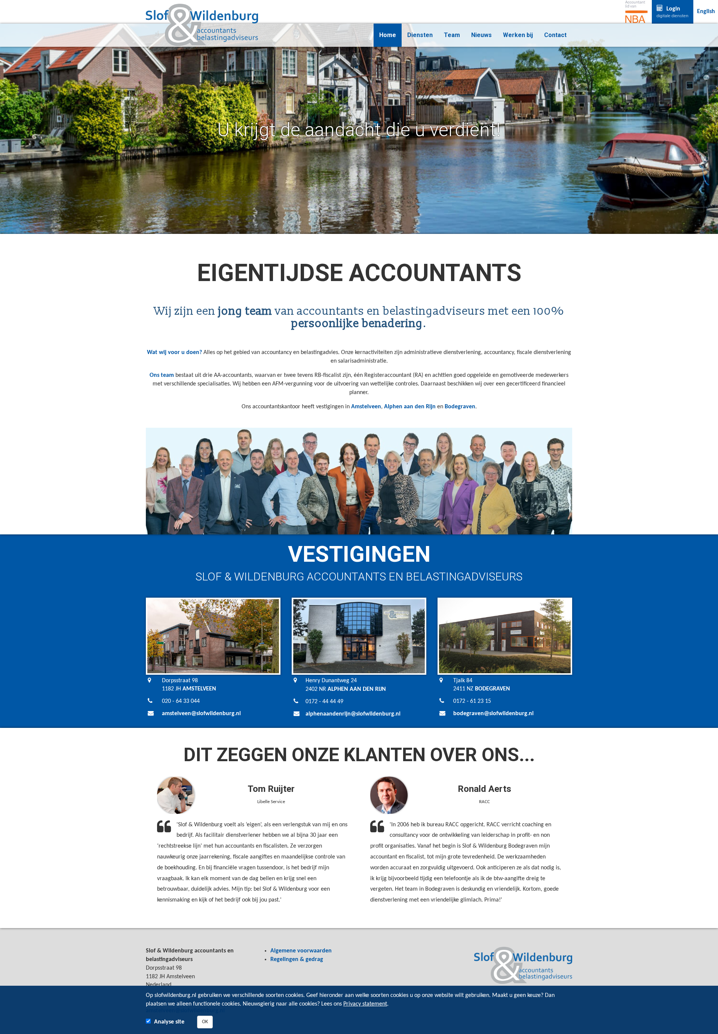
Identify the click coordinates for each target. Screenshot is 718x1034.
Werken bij (518, 35)
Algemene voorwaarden (301, 951)
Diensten (420, 35)
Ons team (162, 375)
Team (452, 35)
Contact (555, 35)
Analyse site (169, 1022)
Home (387, 35)
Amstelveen (366, 407)
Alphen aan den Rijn (410, 407)
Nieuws (481, 35)
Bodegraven (460, 407)
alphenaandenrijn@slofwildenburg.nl (353, 714)
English (706, 12)
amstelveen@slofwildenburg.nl (201, 714)
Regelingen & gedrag (296, 960)
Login (672, 12)
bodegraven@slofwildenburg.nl (493, 714)
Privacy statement (365, 1004)
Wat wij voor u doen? (174, 353)
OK (205, 1022)
